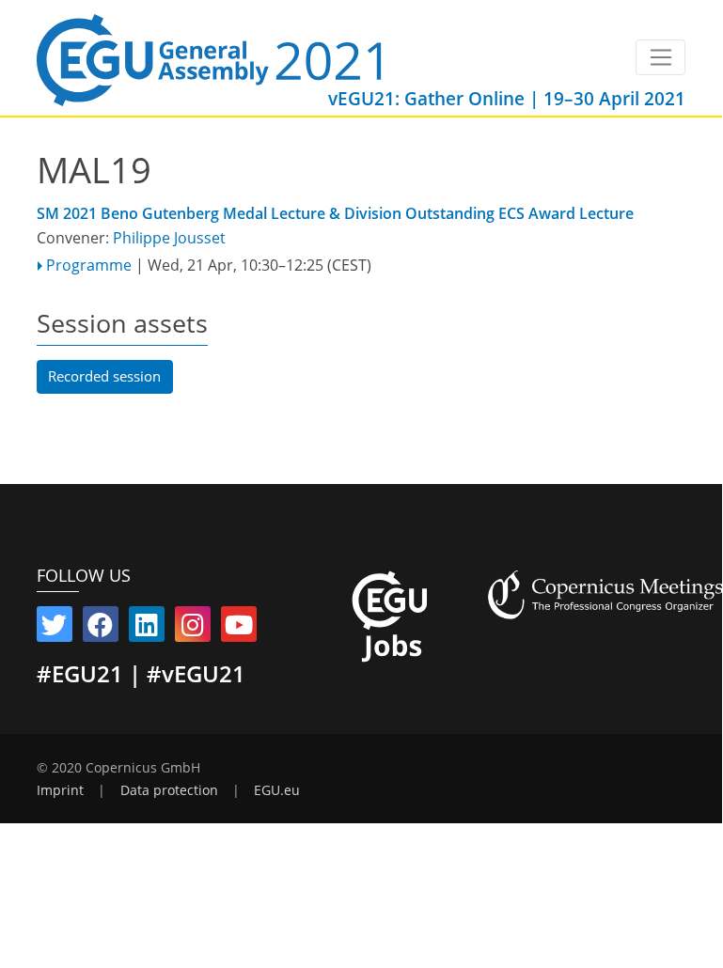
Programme (89, 265)
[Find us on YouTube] (239, 628)
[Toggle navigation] (660, 57)
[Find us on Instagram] (193, 628)
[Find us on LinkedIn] (147, 628)
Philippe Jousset (169, 237)
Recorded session (104, 376)
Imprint (60, 790)
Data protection (169, 790)
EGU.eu (277, 790)
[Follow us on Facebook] (100, 628)
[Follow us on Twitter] (54, 628)
